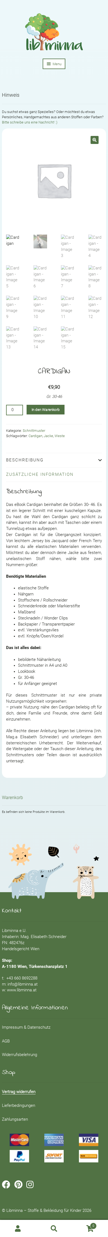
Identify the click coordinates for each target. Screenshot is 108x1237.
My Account (18, 1228)
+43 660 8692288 (21, 978)
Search (54, 1228)
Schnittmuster (34, 431)
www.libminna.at (22, 990)
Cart (83, 1224)
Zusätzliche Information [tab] (40, 474)
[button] (95, 140)
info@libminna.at (22, 984)
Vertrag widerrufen (18, 1091)
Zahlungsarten (15, 1119)
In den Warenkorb (46, 410)
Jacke (48, 436)
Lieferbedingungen (18, 1105)
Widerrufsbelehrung (19, 1054)
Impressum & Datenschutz (26, 1027)
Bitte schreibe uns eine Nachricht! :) (29, 122)
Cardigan (35, 436)
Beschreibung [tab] (24, 460)
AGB (6, 1041)
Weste (60, 436)
